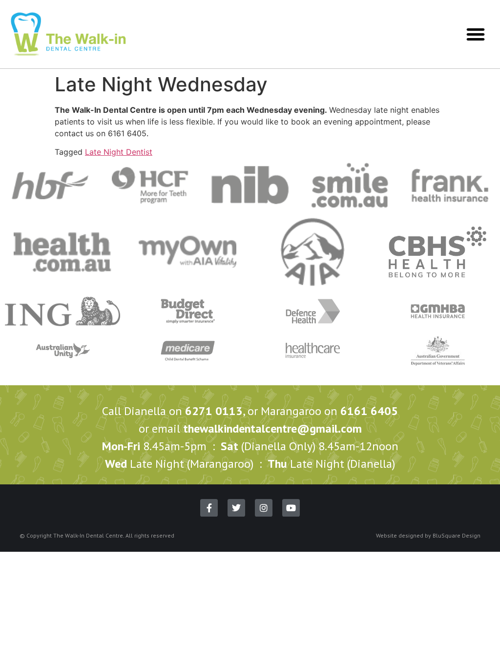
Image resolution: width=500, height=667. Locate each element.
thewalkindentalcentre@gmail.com (272, 428)
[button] (475, 34)
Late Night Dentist (118, 152)
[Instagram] (263, 508)
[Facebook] (209, 508)
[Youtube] (291, 508)
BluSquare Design (456, 535)
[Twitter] (236, 508)
